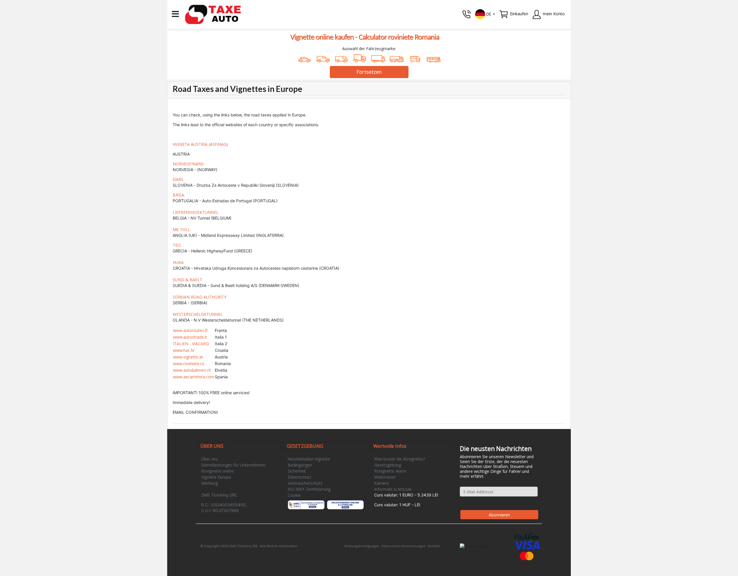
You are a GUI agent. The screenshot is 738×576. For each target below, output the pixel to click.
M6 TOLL (181, 229)
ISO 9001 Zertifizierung (309, 489)
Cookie (294, 495)
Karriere (381, 483)
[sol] (345, 504)
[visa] (526, 544)
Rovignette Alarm (390, 471)
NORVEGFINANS (188, 164)
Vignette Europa (216, 477)
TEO (177, 245)
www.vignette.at (188, 357)
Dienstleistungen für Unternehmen (233, 465)
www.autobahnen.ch (192, 370)
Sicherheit (297, 471)
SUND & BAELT (187, 279)
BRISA (178, 195)
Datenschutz (299, 477)
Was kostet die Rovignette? (399, 459)
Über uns (209, 459)
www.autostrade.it (190, 337)
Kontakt (434, 546)
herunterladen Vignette (309, 459)
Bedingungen (300, 465)
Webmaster (385, 477)
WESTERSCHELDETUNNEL (198, 314)
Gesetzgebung (387, 465)
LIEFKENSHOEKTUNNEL (196, 212)
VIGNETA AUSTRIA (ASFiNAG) (200, 144)
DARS (178, 179)
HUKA (178, 262)
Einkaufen (519, 13)
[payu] (526, 536)
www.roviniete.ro (188, 363)
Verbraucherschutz (305, 483)
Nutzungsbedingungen (361, 546)
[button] (485, 13)
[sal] (306, 504)
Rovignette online (217, 471)
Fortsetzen (369, 72)
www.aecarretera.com (193, 376)
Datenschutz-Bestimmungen (403, 546)
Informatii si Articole (393, 489)
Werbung (209, 483)
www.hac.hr (184, 350)
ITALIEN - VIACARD (191, 343)
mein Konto (554, 13)
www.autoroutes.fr (190, 330)
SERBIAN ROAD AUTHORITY (199, 297)
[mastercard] (526, 555)
